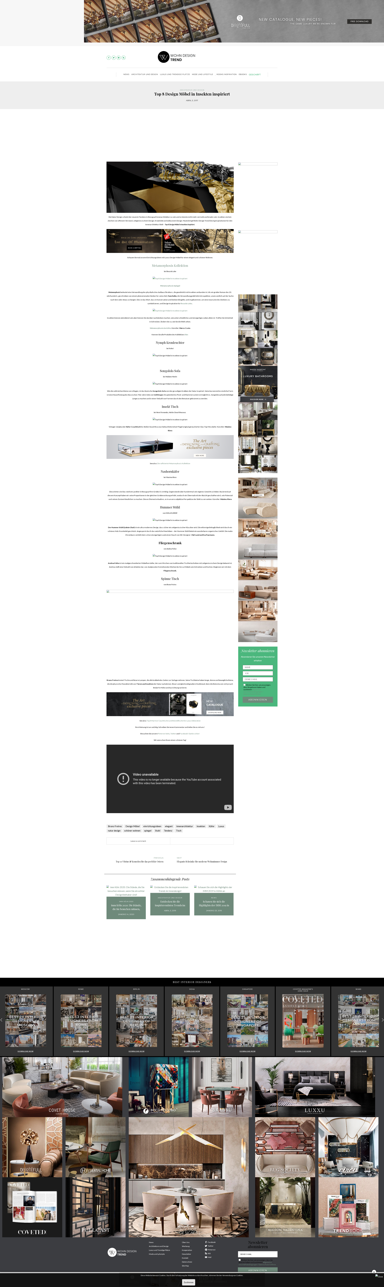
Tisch (178, 830)
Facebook (212, 1242)
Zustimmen (189, 1282)
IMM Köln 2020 (126, 902)
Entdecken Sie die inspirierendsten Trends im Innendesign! (170, 903)
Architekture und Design (159, 1246)
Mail (209, 1257)
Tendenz (168, 830)
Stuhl (157, 830)
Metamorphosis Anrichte (160, 328)
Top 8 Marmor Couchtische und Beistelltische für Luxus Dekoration (174, 721)
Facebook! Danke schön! (190, 733)
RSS (209, 1253)
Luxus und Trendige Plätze (159, 1250)
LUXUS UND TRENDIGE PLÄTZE (175, 74)
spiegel (147, 830)
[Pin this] (196, 841)
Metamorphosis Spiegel (170, 286)
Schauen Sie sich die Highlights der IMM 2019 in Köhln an (214, 903)
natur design (114, 830)
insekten (201, 826)
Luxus (221, 826)
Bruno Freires (115, 826)
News (126, 74)
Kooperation (187, 1250)
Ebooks (243, 74)
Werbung (185, 1246)
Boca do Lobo (186, 303)
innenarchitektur (184, 826)
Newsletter (186, 1254)
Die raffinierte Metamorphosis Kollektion (173, 463)
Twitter (173, 733)
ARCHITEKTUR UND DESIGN (144, 74)
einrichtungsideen (152, 826)
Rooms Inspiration (227, 74)
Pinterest (211, 1250)
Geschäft (255, 74)
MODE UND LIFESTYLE (202, 74)
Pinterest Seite (164, 733)
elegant (169, 826)
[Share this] (187, 841)
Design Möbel (133, 826)
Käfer (211, 826)
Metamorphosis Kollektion (170, 265)
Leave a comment (138, 841)
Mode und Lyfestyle (157, 1254)
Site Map (185, 1266)
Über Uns (186, 1242)
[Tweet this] (191, 841)
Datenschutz (187, 1262)
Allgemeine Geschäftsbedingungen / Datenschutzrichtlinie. (253, 691)
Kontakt (185, 1258)
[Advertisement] (192, 138)
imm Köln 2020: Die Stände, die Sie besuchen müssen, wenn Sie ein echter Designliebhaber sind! (126, 907)
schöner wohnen (132, 830)
